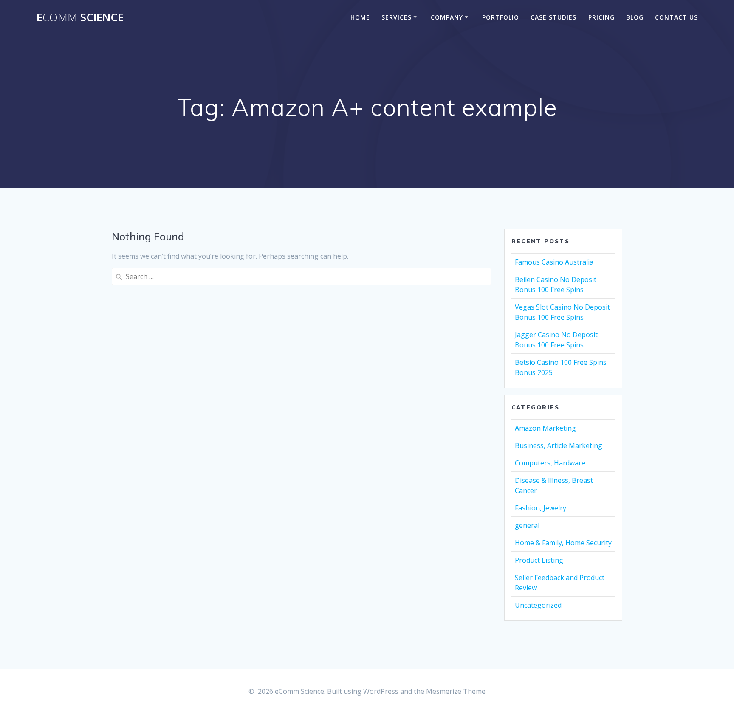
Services (396, 17)
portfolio (500, 17)
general (527, 525)
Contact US (676, 17)
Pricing (601, 17)
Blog (635, 17)
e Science (80, 17)
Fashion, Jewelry (540, 508)
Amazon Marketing (545, 428)
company (447, 17)
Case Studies (553, 17)
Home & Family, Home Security (563, 542)
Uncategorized (538, 605)
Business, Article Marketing (558, 445)
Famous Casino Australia (554, 262)
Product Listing (539, 560)
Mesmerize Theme (456, 691)
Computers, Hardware (550, 463)
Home (360, 17)
